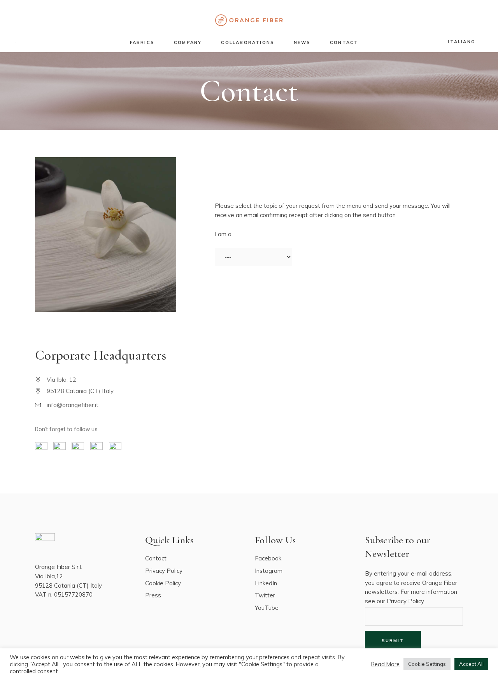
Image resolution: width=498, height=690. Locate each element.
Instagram (268, 570)
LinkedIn (266, 583)
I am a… (225, 234)
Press (153, 595)
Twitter (265, 595)
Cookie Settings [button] (427, 664)
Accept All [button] (471, 664)
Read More (385, 664)
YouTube (267, 607)
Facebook (268, 558)
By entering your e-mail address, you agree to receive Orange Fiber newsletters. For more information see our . (411, 587)
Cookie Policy (163, 583)
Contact (156, 558)
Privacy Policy (163, 570)
